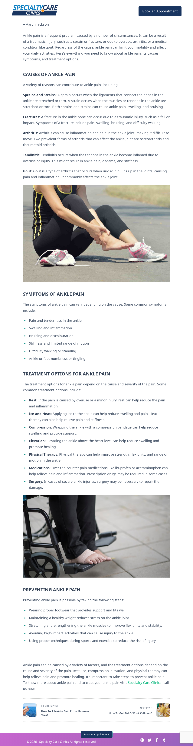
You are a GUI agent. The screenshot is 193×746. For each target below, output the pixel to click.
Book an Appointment (160, 11)
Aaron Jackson (37, 24)
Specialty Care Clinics (145, 682)
